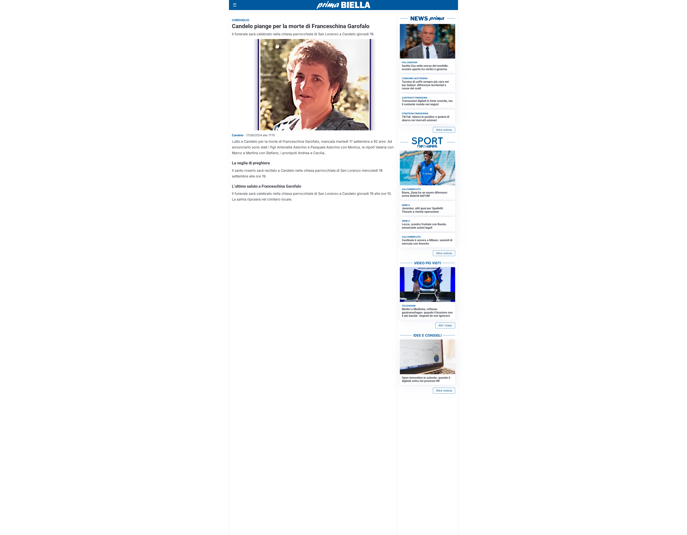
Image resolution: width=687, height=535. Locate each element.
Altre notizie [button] (444, 130)
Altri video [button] (445, 325)
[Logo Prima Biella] (343, 5)
